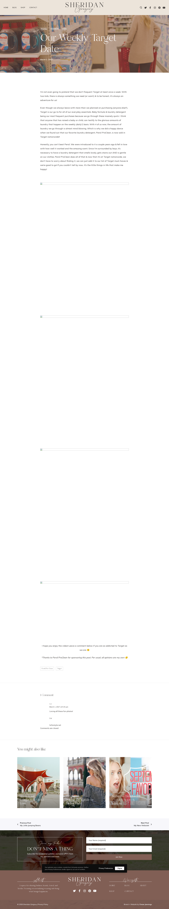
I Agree (119, 868)
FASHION (55, 29)
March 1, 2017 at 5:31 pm (58, 707)
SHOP (111, 891)
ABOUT (143, 885)
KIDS (64, 29)
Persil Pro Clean (47, 669)
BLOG (127, 885)
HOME (112, 885)
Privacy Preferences (106, 868)
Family (44, 29)
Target (59, 669)
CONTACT (129, 891)
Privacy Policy (43, 904)
